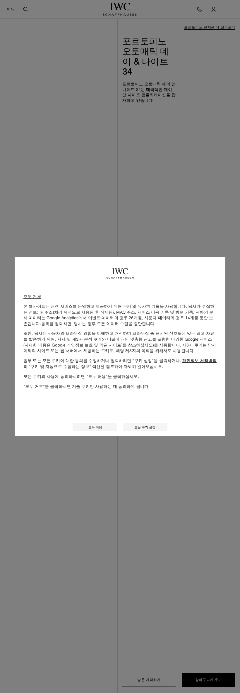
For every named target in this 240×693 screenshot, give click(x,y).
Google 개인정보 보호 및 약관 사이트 (86, 344)
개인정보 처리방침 (199, 360)
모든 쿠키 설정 (144, 427)
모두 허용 (95, 427)
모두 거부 (32, 296)
